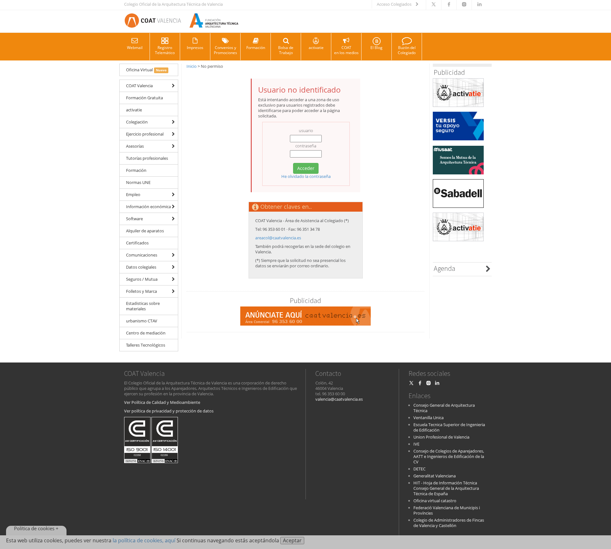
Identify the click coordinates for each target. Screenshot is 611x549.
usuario (306, 130)
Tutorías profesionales (147, 158)
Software (134, 219)
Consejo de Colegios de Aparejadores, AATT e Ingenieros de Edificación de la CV (448, 456)
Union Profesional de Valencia (441, 437)
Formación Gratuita (144, 98)
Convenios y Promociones (225, 50)
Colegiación (137, 122)
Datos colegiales (141, 267)
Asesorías (135, 146)
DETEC (419, 469)
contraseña (305, 146)
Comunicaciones (141, 255)
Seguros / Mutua (142, 279)
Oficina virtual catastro (434, 500)
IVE (416, 444)
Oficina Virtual (146, 70)
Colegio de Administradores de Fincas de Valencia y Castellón (448, 522)
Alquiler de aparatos (145, 231)
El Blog (376, 47)
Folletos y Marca (141, 291)
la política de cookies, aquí (144, 540)
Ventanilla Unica (428, 417)
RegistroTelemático (165, 50)
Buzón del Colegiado (407, 50)
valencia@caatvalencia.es (339, 399)
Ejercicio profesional (145, 134)
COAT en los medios (346, 50)
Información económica (148, 206)
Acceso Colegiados (394, 4)
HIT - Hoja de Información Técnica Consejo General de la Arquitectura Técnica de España (446, 488)
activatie (316, 47)
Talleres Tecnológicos (145, 345)
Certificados (137, 243)
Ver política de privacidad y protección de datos (169, 411)
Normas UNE (138, 182)
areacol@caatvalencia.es (278, 238)
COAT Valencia (139, 85)
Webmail (135, 47)
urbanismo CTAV (141, 321)
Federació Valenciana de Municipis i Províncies (446, 510)
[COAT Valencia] (181, 21)
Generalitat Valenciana (434, 476)
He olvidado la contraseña (306, 176)
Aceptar (292, 540)
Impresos (195, 47)
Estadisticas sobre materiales (143, 306)
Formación (255, 47)
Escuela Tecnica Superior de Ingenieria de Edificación (449, 427)
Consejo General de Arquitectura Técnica (444, 407)
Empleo (133, 194)
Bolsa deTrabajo (285, 50)
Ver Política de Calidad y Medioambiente (162, 402)
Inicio (191, 66)
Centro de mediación (145, 333)
